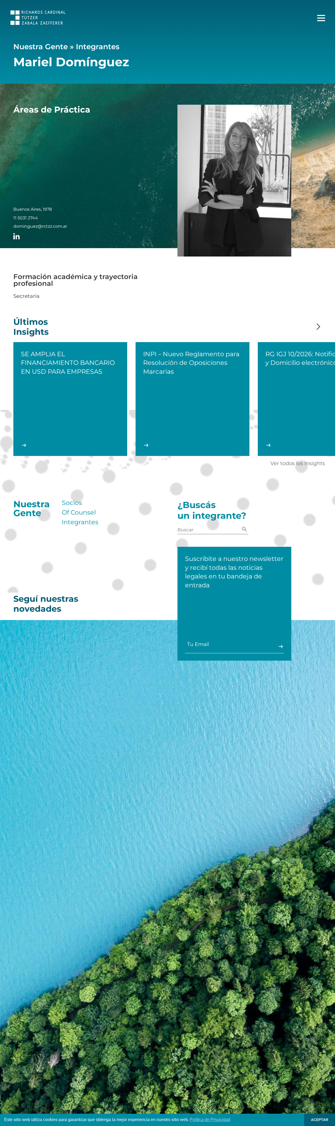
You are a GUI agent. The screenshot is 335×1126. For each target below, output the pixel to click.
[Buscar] (244, 529)
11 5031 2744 (25, 218)
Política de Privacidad (210, 1119)
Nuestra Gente (40, 46)
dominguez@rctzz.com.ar (40, 226)
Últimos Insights (31, 327)
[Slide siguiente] (318, 327)
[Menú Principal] (321, 18)
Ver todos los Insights (297, 463)
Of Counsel (79, 512)
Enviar (281, 646)
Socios (72, 503)
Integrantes (97, 46)
